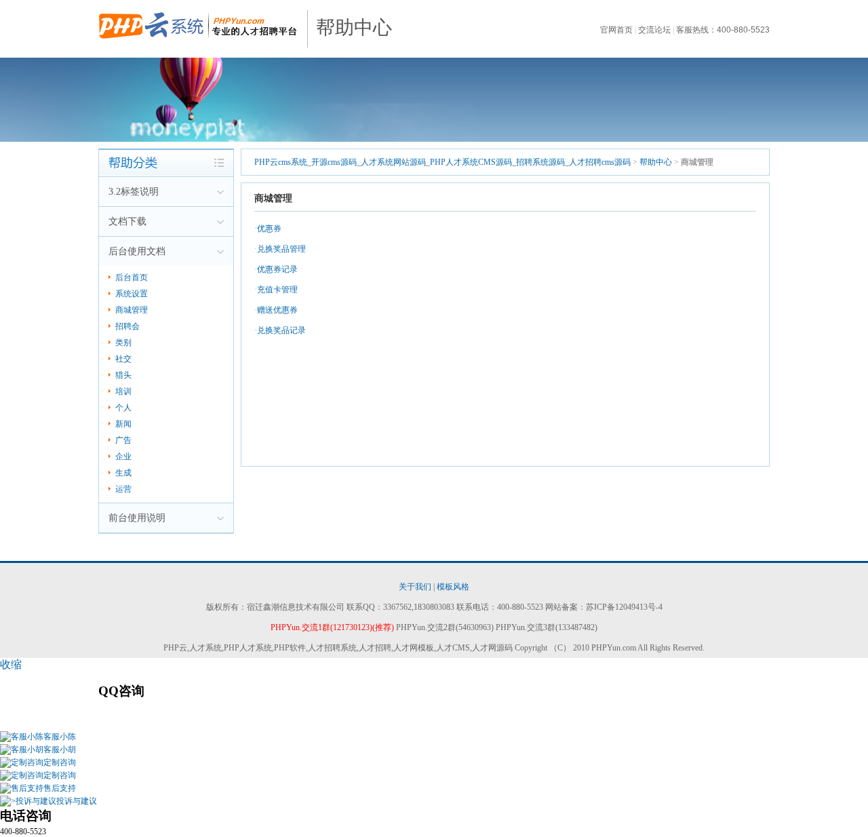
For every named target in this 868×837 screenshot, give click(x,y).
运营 (123, 489)
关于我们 (415, 586)
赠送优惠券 (277, 310)
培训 (123, 391)
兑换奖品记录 (281, 330)
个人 (123, 407)
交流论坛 (654, 30)
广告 (123, 440)
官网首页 (616, 30)
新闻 (123, 424)
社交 (123, 359)
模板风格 (453, 586)
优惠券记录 (277, 269)
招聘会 (127, 326)
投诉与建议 (76, 801)
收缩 (11, 664)
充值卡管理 (277, 289)
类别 (123, 342)
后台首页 (131, 277)
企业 (123, 456)
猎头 (123, 375)
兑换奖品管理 (281, 249)
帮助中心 (354, 27)
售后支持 (59, 788)
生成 (123, 473)
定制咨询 (59, 762)
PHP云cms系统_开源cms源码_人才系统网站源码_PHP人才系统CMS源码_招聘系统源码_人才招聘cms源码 (443, 162)
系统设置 (131, 293)
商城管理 (131, 310)
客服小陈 (59, 736)
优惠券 (269, 228)
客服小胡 (59, 749)
